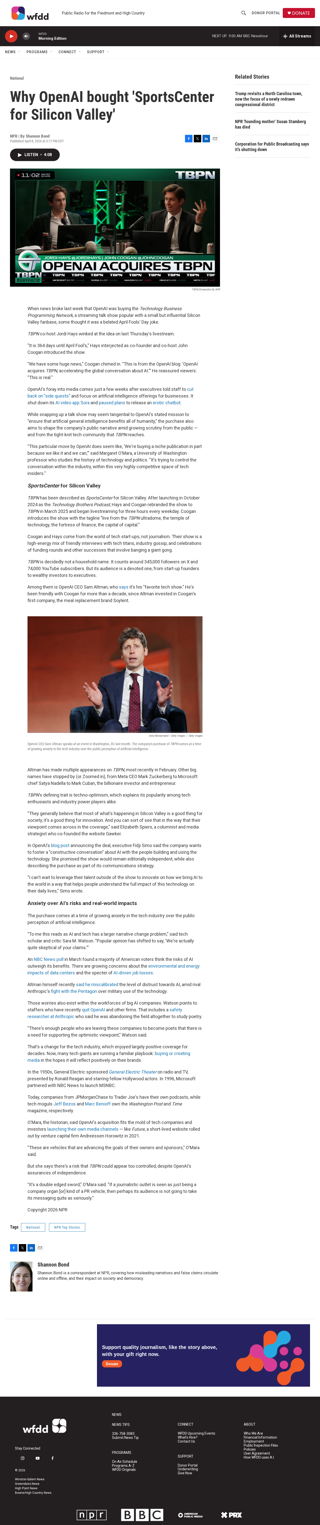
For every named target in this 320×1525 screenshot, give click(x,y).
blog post (60, 845)
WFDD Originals (124, 1470)
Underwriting (188, 1469)
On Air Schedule (124, 1462)
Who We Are (253, 1433)
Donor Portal (266, 13)
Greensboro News (27, 1484)
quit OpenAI (93, 1009)
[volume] (26, 36)
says (123, 587)
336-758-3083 (123, 1434)
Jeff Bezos (65, 1103)
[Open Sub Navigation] (20, 52)
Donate (112, 1364)
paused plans (112, 402)
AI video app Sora (73, 402)
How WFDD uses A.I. (259, 1457)
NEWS (117, 1415)
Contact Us (186, 1441)
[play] (11, 36)
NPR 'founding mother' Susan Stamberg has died (270, 124)
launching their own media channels (82, 1129)
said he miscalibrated (97, 984)
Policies (250, 1449)
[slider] (34, 36)
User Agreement (257, 1453)
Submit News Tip (125, 1438)
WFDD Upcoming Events (196, 1433)
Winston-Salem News (29, 1479)
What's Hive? (188, 1437)
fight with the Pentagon (74, 991)
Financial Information (260, 1437)
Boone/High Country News (33, 1493)
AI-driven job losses (133, 972)
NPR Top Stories (67, 1227)
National (17, 78)
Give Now (185, 1473)
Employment (254, 1441)
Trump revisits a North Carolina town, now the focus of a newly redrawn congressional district (268, 99)
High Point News (26, 1488)
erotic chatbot (166, 402)
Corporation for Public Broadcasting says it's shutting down (272, 146)
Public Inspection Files (261, 1445)
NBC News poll (49, 959)
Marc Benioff (98, 1103)
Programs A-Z (123, 1466)
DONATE (301, 13)
